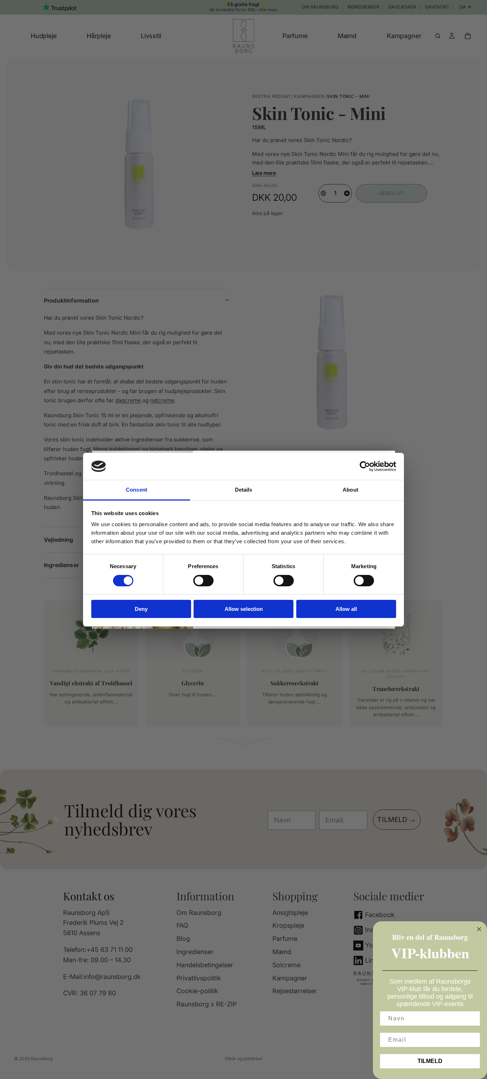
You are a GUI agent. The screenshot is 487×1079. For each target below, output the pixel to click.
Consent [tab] (136, 490)
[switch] (203, 580)
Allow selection (244, 609)
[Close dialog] (479, 929)
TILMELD (429, 1061)
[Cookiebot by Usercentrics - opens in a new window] (365, 466)
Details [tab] (243, 490)
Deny (141, 609)
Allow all (346, 609)
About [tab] (350, 490)
